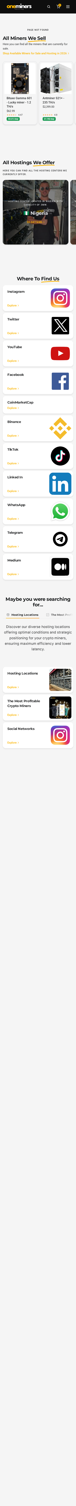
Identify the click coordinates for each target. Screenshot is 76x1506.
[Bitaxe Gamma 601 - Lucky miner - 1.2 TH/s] (20, 78)
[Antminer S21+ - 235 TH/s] (56, 78)
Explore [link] (12, 305)
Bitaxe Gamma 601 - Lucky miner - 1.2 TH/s (19, 102)
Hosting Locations (25, 615)
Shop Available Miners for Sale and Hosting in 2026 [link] (35, 53)
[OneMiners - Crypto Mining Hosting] (19, 6)
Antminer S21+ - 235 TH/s (53, 100)
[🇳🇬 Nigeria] (35, 212)
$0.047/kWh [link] (34, 222)
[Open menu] (68, 6)
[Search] (48, 6)
